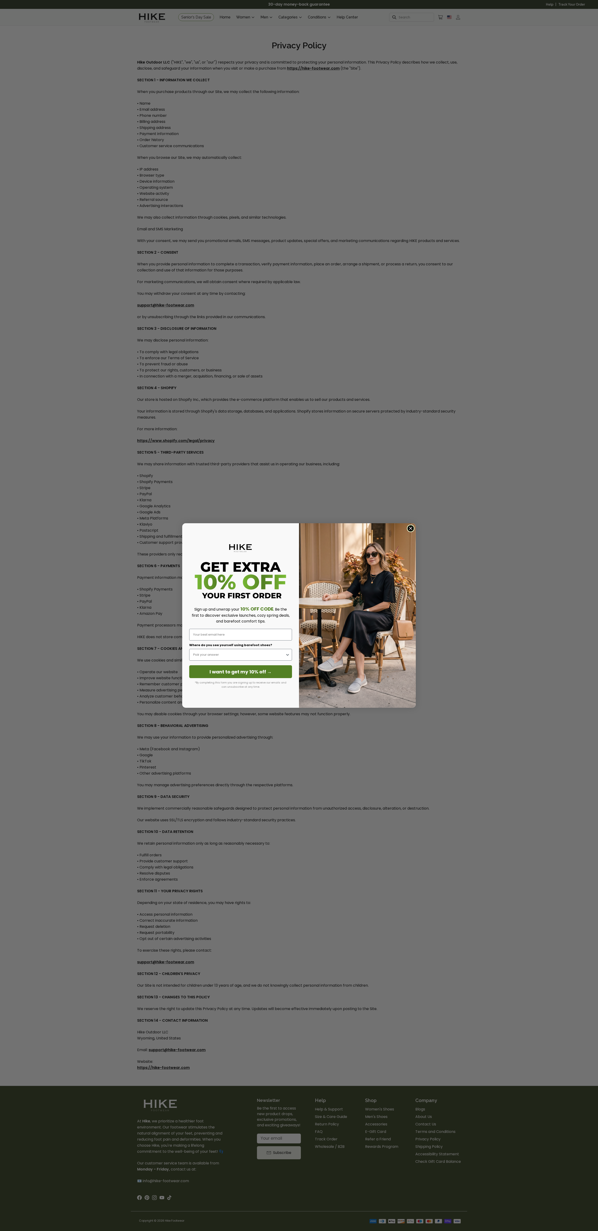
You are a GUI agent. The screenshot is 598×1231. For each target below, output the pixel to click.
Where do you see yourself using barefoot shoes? (230, 645)
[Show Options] (287, 654)
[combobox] (239, 654)
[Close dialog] (410, 528)
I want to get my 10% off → (241, 672)
